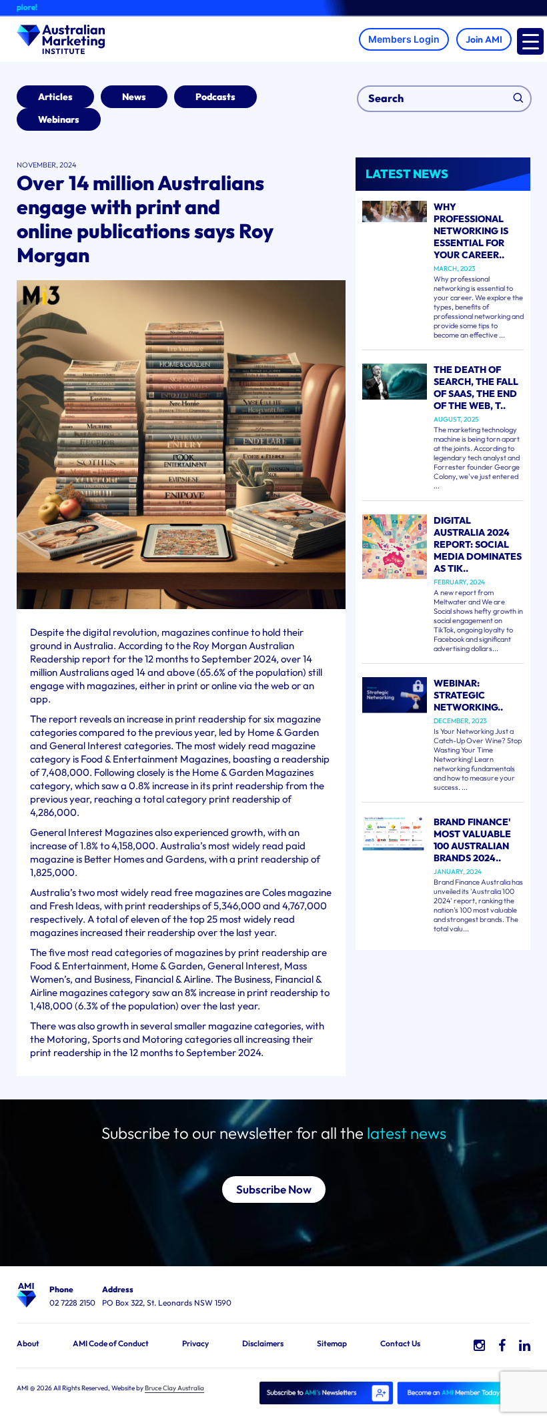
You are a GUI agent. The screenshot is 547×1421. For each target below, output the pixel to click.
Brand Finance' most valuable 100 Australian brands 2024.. (472, 840)
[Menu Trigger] (530, 41)
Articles (55, 97)
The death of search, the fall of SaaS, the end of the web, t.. (476, 388)
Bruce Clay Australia (174, 1388)
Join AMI (484, 39)
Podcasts (215, 97)
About (28, 1343)
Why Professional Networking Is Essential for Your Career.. (471, 231)
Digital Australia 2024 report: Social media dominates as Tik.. (478, 544)
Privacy (195, 1343)
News (134, 97)
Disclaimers (263, 1343)
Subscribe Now (274, 1189)
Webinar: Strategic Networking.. (468, 695)
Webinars (58, 119)
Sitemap (332, 1343)
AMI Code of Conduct (111, 1343)
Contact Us (400, 1343)
